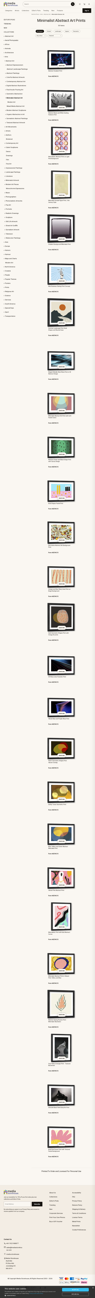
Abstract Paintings (12, 73)
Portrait (49, 31)
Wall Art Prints (35, 14)
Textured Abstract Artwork (15, 122)
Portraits (9, 209)
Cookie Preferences (79, 1230)
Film (7, 160)
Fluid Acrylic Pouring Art (14, 90)
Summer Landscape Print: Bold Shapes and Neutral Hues (57, 329)
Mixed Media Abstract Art (15, 106)
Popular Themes (10, 279)
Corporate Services (56, 1213)
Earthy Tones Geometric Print (57, 804)
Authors (8, 135)
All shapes (40, 31)
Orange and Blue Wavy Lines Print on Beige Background (59, 590)
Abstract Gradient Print (55, 71)
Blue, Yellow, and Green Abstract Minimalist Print (58, 847)
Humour (8, 254)
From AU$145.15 (53, 76)
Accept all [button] (75, 1289)
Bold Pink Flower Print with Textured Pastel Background (59, 1150)
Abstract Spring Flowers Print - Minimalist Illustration (57, 1021)
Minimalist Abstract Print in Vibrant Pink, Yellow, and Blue (58, 977)
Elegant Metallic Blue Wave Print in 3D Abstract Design (59, 373)
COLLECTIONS (9, 32)
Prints (7, 287)
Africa (7, 44)
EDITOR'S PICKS (9, 20)
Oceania (8, 271)
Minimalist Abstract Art (58, 14)
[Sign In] (89, 4)
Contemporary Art (12, 143)
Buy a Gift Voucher (55, 1221)
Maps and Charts (11, 258)
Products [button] (60, 10)
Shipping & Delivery (78, 1209)
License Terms (77, 1217)
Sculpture (9, 217)
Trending (46, 10)
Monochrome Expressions (15, 188)
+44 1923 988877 (12, 1243)
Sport (7, 312)
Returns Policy (77, 1205)
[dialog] (47, 1292)
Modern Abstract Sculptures (16, 110)
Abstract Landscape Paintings (17, 69)
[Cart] (84, 4)
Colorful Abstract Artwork (15, 77)
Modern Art (11, 102)
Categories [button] (8, 10)
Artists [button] (17, 10)
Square (67, 31)
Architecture (9, 52)
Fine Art (8, 164)
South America (10, 304)
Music (8, 193)
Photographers (11, 197)
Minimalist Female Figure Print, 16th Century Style (59, 201)
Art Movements (11, 127)
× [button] (93, 1288)
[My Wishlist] (80, 4)
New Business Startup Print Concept (59, 286)
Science (7, 295)
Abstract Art (9, 36)
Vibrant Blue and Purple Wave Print (58, 719)
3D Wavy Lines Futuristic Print (57, 677)
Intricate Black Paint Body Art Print (58, 1107)
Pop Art (8, 205)
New (52, 10)
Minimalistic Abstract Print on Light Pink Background (58, 157)
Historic (7, 250)
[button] (32, 1295)
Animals (8, 48)
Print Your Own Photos (57, 1217)
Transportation (10, 316)
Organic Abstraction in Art (15, 114)
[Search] (73, 4)
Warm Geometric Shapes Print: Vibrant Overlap (57, 761)
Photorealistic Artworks (14, 201)
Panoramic (76, 31)
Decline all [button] (75, 1294)
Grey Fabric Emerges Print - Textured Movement (59, 1064)
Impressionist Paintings (14, 168)
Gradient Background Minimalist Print (59, 244)
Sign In (87, 10)
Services (8, 300)
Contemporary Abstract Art (15, 81)
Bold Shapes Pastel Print (55, 503)
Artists (8, 131)
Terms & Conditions (79, 1213)
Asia (6, 242)
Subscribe (37, 1204)
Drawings (9, 155)
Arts (6, 57)
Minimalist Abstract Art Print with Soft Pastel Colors (59, 416)
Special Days (9, 308)
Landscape (58, 31)
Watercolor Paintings (13, 238)
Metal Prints (76, 1221)
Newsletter (76, 1226)
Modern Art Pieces (12, 184)
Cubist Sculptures (12, 147)
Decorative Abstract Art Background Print (59, 546)
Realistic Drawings (12, 213)
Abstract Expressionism (14, 65)
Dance (8, 151)
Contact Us (8, 1239)
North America (10, 267)
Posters (7, 283)
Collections (25, 10)
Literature (9, 176)
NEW (5, 28)
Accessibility (76, 1193)
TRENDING (7, 24)
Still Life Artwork (11, 221)
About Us (52, 1193)
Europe (7, 246)
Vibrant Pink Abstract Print (56, 890)
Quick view (62, 65)
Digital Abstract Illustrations (16, 85)
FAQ (73, 1197)
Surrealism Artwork (12, 230)
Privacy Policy (77, 1201)
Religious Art (9, 291)
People (7, 275)
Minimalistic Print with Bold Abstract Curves (59, 933)
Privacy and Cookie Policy (36, 1293)
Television (9, 234)
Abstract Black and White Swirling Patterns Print (58, 114)
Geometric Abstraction (14, 94)
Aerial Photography (11, 40)
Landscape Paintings (13, 172)
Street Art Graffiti (12, 225)
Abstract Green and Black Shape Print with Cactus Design (59, 460)
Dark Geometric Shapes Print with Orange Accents (58, 634)
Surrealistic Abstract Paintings (17, 118)
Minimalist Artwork (12, 180)
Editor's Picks (36, 10)
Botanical (9, 139)
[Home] (12, 4)
